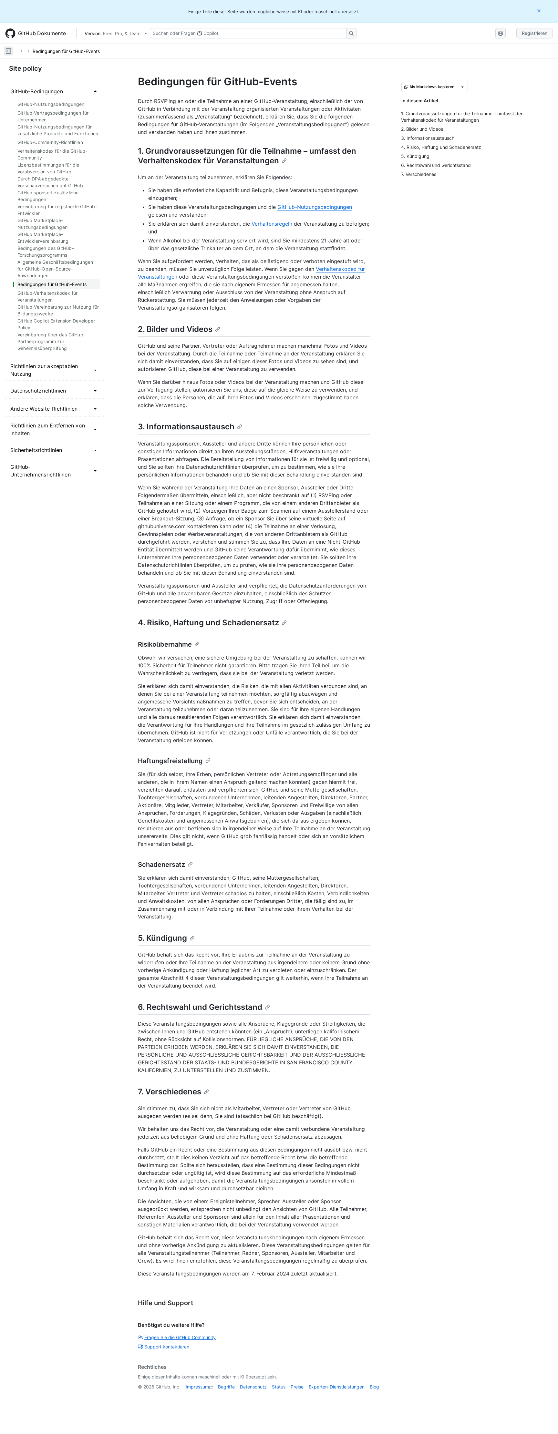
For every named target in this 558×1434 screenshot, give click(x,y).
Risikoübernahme (165, 644)
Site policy (25, 68)
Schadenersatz (161, 864)
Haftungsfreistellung (170, 761)
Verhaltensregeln (272, 223)
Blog (374, 1386)
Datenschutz (253, 1386)
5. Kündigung (162, 938)
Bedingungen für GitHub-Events (66, 51)
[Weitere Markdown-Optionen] (462, 87)
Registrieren (534, 33)
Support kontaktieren (166, 1346)
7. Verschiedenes (169, 1091)
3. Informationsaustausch (186, 426)
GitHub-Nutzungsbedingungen (314, 207)
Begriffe (226, 1386)
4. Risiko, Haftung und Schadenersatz (208, 622)
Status (278, 1386)
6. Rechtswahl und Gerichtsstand (200, 1007)
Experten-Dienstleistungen (337, 1386)
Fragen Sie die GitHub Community (180, 1337)
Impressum (197, 1386)
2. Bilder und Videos (175, 329)
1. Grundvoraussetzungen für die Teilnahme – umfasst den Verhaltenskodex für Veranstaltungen (247, 155)
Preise (297, 1386)
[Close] (539, 10)
